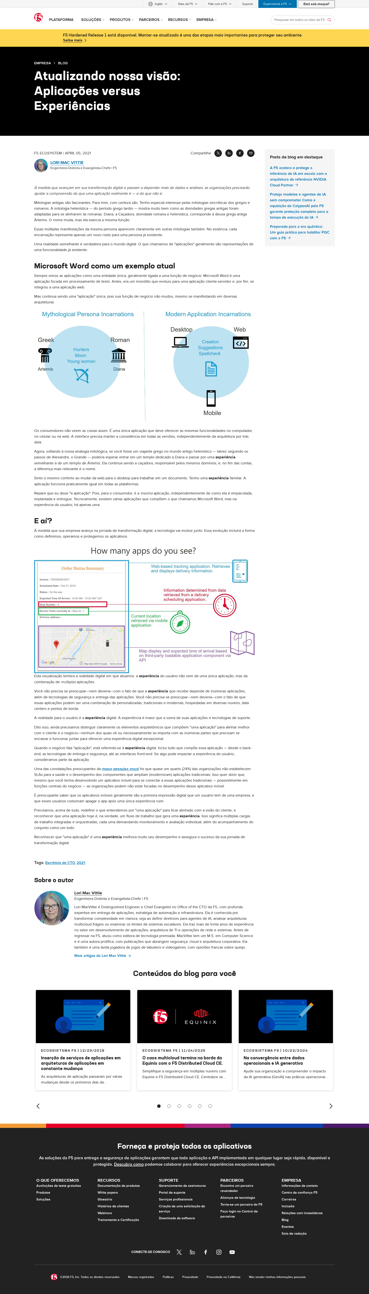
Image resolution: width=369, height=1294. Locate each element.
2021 (81, 863)
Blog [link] (63, 63)
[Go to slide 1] (159, 1106)
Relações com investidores (302, 1213)
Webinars (105, 1213)
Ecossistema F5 (160, 1050)
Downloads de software (177, 1218)
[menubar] (184, 4)
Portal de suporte (172, 1192)
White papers (108, 1192)
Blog (285, 1220)
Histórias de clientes (113, 1206)
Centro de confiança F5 (300, 1192)
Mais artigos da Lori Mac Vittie (100, 955)
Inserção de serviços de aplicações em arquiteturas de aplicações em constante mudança (81, 1063)
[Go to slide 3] (179, 1106)
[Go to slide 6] (210, 1106)
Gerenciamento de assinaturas (182, 1186)
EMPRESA (42, 63)
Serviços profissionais (176, 1199)
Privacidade (190, 1277)
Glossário (105, 1199)
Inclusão (288, 1206)
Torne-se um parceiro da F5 (241, 1204)
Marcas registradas (141, 1277)
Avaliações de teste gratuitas (58, 1186)
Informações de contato (300, 1186)
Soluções (43, 1199)
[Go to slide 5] (200, 1106)
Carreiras (289, 1199)
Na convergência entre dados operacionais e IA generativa (274, 1060)
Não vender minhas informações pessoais (277, 1277)
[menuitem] (158, 4)
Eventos (288, 1227)
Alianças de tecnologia (237, 1198)
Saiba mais (72, 40)
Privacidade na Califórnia (223, 1277)
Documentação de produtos (119, 1186)
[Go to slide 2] (169, 1106)
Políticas (168, 1277)
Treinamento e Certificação (118, 1220)
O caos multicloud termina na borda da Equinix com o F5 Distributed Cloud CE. (182, 1060)
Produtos (43, 1192)
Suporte (247, 4)
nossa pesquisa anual (120, 769)
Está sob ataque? (316, 4)
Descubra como (129, 1164)
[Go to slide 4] (189, 1106)
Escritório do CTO (60, 863)
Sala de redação (294, 1233)
